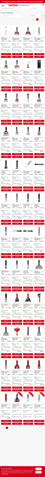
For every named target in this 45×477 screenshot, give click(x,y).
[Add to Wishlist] (10, 38)
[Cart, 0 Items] (42, 5)
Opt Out (38, 472)
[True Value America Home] (13, 5)
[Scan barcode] (35, 8)
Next (42, 19)
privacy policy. (6, 472)
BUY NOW (6, 56)
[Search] (32, 8)
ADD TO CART (6, 54)
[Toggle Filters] (43, 15)
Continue (38, 468)
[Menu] (2, 6)
